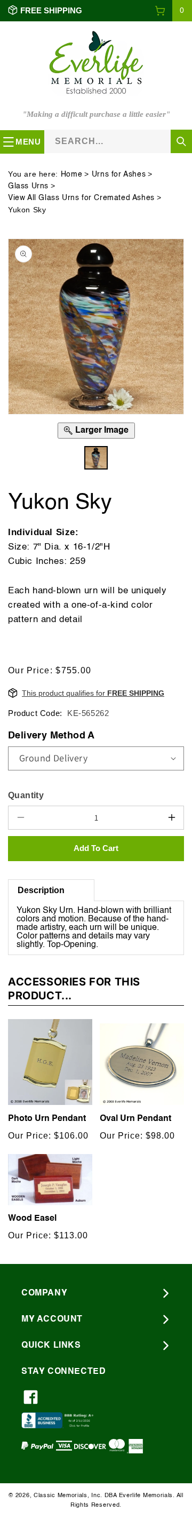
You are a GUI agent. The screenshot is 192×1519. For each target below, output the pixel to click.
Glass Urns (28, 186)
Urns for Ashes (119, 174)
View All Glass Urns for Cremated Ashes (81, 198)
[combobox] (118, 141)
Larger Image (102, 430)
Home (71, 174)
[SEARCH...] (181, 141)
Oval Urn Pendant (135, 1119)
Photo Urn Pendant (47, 1119)
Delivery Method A (51, 736)
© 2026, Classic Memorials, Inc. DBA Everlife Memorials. (92, 1496)
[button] (173, 10)
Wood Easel (32, 1218)
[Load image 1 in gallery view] (96, 458)
